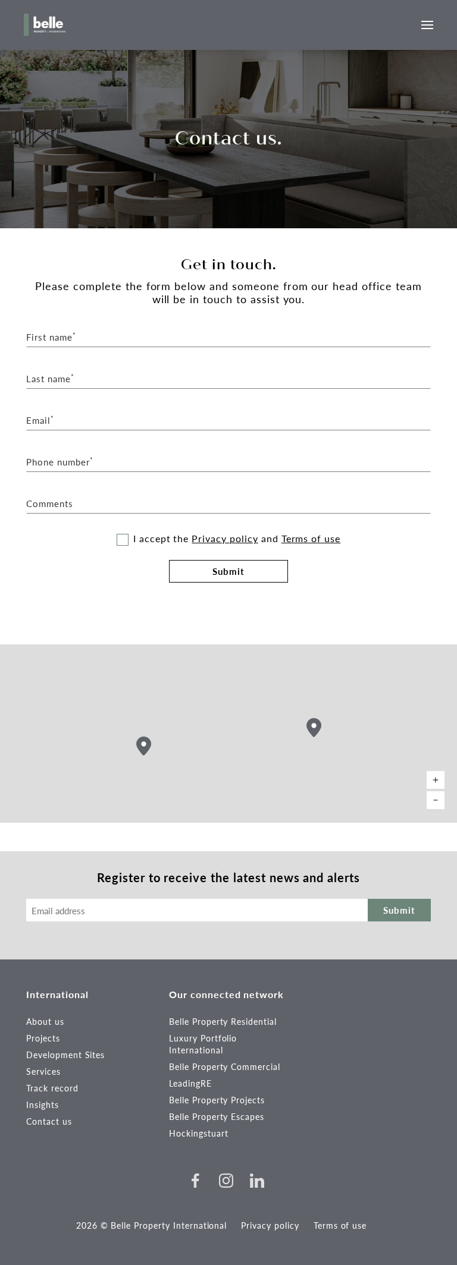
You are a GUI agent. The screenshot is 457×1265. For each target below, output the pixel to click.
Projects (43, 1038)
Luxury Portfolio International (203, 1044)
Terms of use (311, 538)
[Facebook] (195, 1180)
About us (45, 1021)
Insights (42, 1104)
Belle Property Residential (223, 1021)
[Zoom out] (436, 800)
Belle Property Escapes (216, 1116)
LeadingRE (190, 1083)
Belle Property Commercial (224, 1066)
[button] (314, 727)
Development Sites (65, 1055)
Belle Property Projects (217, 1100)
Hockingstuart (198, 1133)
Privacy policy (225, 538)
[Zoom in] (436, 779)
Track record (52, 1088)
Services (43, 1071)
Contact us (49, 1121)
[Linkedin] (257, 1180)
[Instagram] (226, 1180)
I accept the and (236, 539)
